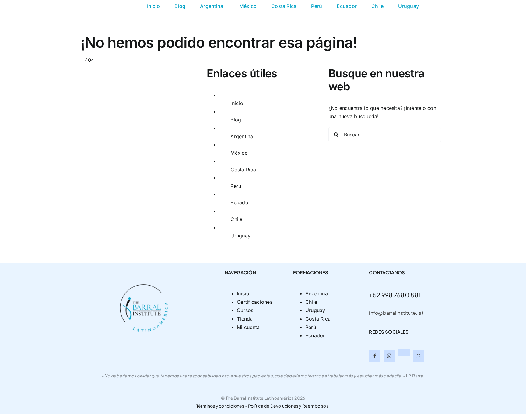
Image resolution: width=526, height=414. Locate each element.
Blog (235, 120)
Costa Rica (243, 170)
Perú (235, 186)
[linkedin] (404, 352)
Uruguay (240, 236)
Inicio (236, 103)
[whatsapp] (418, 356)
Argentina (242, 136)
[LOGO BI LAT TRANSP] (145, 265)
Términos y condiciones (220, 406)
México (238, 153)
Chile (236, 219)
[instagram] (389, 356)
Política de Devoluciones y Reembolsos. (289, 406)
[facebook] (374, 356)
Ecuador (240, 202)
